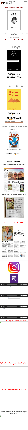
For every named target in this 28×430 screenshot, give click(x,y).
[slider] (25, 284)
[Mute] (22, 284)
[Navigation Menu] (25, 2)
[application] (14, 284)
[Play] (2, 284)
